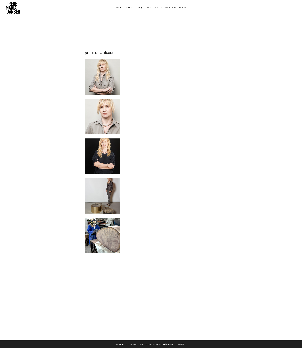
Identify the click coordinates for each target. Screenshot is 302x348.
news (148, 7)
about (118, 7)
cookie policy (168, 344)
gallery (139, 7)
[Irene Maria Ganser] (13, 8)
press (156, 7)
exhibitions (170, 7)
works (127, 7)
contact (182, 7)
